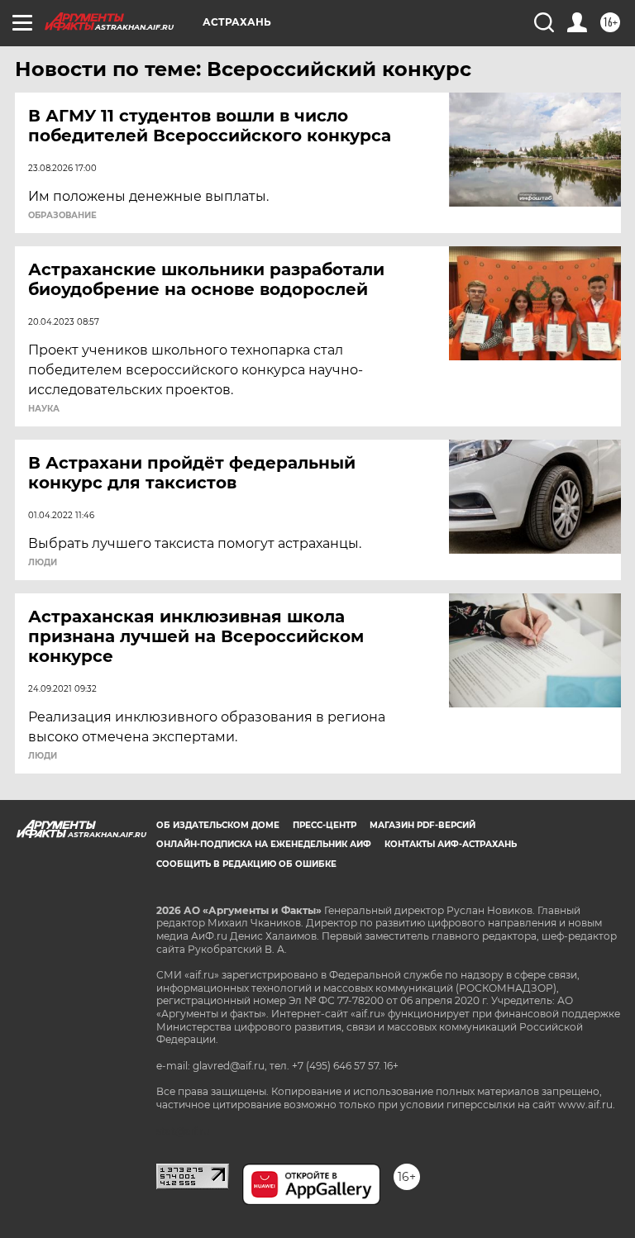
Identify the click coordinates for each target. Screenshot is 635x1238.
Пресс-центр (324, 825)
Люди (42, 563)
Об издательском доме (217, 825)
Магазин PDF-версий (422, 825)
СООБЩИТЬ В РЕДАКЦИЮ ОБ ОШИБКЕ (246, 864)
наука (44, 409)
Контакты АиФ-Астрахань (450, 844)
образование (62, 216)
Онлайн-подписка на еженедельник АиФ (263, 844)
